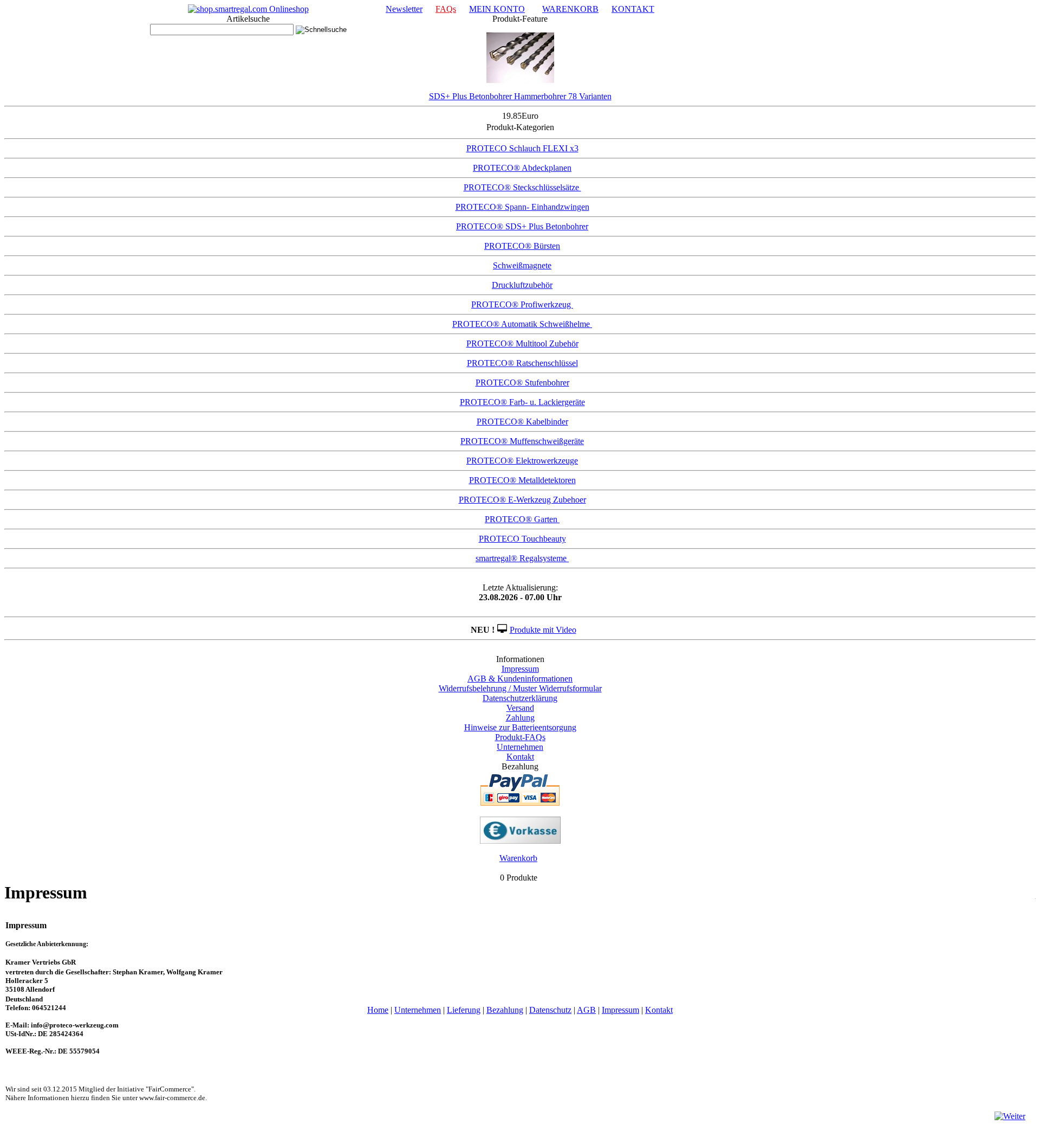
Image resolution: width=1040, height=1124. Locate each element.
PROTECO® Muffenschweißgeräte (522, 441)
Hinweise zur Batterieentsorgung (520, 727)
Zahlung (520, 717)
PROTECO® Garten (522, 519)
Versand (520, 707)
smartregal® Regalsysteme (522, 558)
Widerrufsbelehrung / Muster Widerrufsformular (520, 688)
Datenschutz (550, 1009)
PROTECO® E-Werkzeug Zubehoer (522, 499)
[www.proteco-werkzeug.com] (248, 9)
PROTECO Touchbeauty (522, 538)
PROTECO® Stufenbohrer (522, 382)
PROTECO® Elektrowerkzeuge (522, 460)
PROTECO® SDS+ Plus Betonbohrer (522, 226)
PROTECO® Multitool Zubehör (522, 343)
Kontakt (520, 756)
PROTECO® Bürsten (522, 246)
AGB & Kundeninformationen (520, 678)
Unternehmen (520, 747)
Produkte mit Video (543, 629)
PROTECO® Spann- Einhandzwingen (522, 206)
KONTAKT (633, 9)
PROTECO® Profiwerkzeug (522, 304)
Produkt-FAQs (520, 737)
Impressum (520, 668)
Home (377, 1009)
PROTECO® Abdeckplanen (522, 167)
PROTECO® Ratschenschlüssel (522, 363)
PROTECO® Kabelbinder (522, 421)
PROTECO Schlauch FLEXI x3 (522, 148)
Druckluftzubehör (522, 285)
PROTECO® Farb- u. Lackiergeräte (522, 402)
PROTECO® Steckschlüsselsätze (522, 187)
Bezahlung (504, 1009)
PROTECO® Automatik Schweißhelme (522, 324)
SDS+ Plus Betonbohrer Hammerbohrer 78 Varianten (520, 96)
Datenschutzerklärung (520, 698)
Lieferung (463, 1009)
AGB (586, 1009)
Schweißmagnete (522, 265)
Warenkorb (518, 858)
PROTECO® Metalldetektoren (522, 480)
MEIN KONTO (497, 9)
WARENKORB (570, 9)
